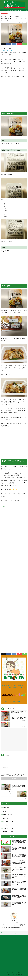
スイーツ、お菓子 (7, 814)
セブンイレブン (7, 818)
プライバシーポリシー (10, 972)
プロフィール (19, 972)
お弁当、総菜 (6, 807)
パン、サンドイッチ (8, 825)
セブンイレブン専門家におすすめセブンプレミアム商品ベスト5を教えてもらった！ (13, 688)
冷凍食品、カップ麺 (5, 13)
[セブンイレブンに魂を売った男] (14, 5)
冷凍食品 (3, 506)
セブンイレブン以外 (8, 821)
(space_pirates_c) (6, 50)
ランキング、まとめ (8, 828)
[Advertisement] (14, 95)
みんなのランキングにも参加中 (11, 701)
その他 (4, 811)
